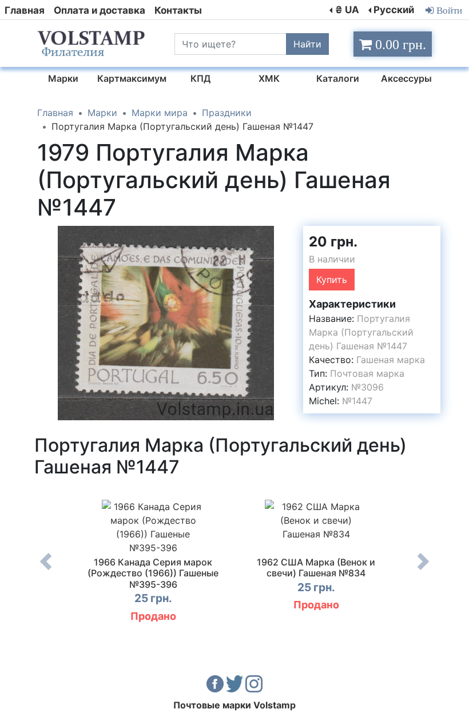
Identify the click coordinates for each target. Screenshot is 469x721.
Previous (45, 570)
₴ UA (347, 9)
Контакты (178, 10)
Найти (307, 44)
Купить (331, 279)
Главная (25, 10)
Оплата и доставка (99, 10)
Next (423, 570)
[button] (284, 236)
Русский (393, 9)
